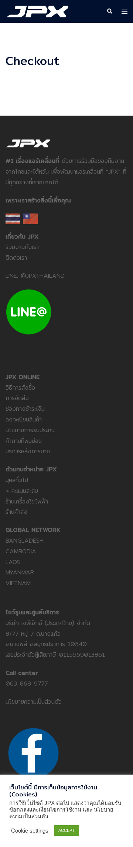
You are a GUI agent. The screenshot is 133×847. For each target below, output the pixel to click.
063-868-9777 (27, 683)
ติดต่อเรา (16, 257)
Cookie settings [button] (29, 831)
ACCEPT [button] (66, 830)
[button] (109, 11)
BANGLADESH (25, 540)
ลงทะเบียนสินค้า (24, 419)
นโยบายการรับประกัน (30, 430)
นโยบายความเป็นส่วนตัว (34, 701)
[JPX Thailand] (37, 11)
